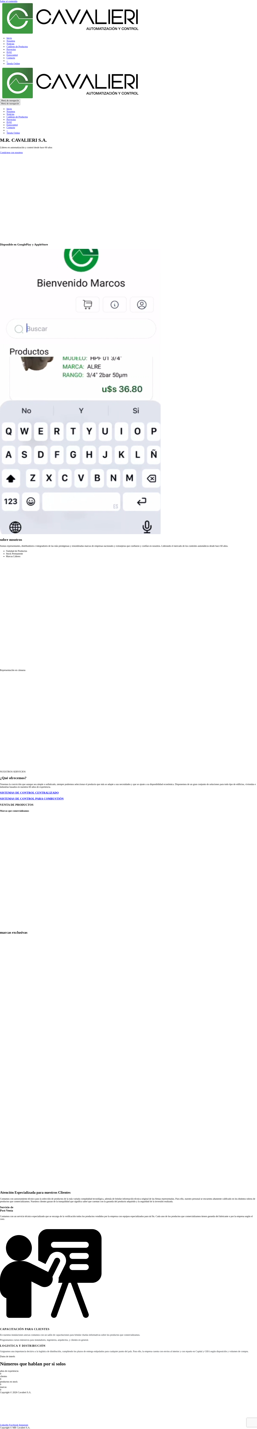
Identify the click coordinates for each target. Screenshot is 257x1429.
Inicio (9, 38)
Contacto (11, 58)
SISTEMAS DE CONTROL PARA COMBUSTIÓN (32, 798)
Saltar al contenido (8, 1)
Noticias (10, 43)
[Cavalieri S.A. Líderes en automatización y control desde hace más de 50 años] (70, 33)
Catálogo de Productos (17, 46)
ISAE (9, 52)
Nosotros (11, 41)
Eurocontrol (12, 55)
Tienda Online (13, 63)
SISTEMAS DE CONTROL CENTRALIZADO (29, 792)
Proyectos (11, 49)
